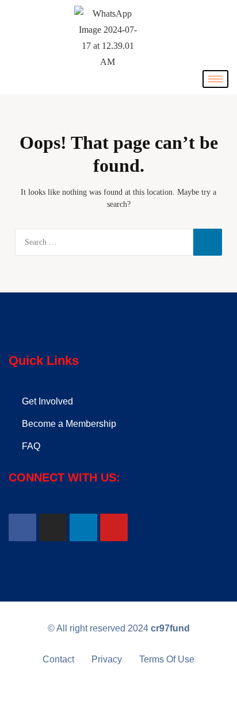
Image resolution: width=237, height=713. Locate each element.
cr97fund (170, 628)
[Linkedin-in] (83, 527)
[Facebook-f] (22, 527)
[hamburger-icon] (215, 79)
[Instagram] (53, 527)
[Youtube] (114, 527)
